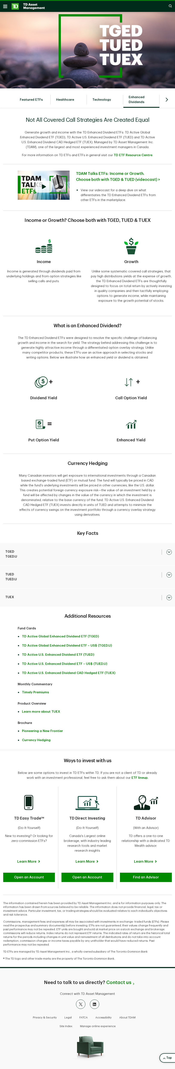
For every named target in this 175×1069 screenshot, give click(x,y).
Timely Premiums (35, 692)
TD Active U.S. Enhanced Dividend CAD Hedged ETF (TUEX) (68, 673)
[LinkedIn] (94, 1004)
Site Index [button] (66, 1026)
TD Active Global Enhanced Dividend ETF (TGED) (60, 636)
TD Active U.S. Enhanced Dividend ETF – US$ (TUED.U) (64, 663)
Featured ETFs (31, 99)
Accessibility (103, 1017)
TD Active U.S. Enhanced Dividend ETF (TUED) (58, 654)
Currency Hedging (36, 740)
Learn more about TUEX (41, 711)
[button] (29, 877)
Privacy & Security (45, 1017)
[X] (80, 1004)
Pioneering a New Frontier (42, 731)
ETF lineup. (139, 777)
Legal (68, 1017)
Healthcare (65, 99)
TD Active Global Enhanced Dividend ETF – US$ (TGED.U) (67, 645)
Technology (101, 99)
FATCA (83, 1017)
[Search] (168, 6)
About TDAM (127, 1017)
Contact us (118, 982)
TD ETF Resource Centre (133, 155)
